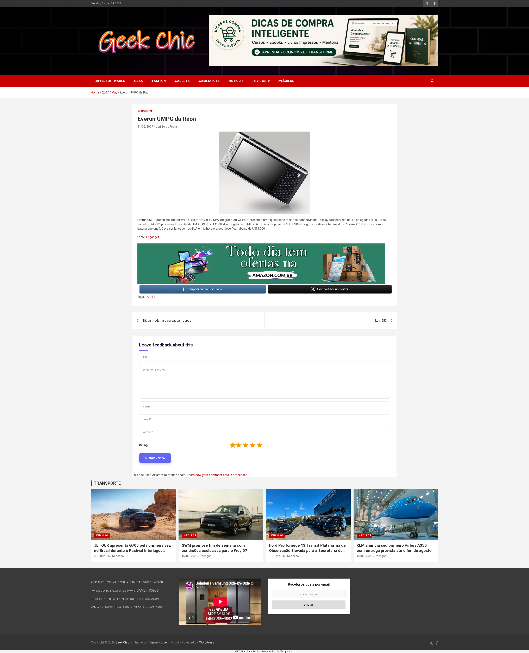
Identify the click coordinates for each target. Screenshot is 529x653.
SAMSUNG (97, 606)
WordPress (206, 642)
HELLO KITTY (98, 599)
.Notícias (236, 81)
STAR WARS (137, 607)
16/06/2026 (364, 556)
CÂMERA (135, 582)
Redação (118, 556)
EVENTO (146, 582)
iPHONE (111, 599)
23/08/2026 (102, 556)
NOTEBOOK (129, 598)
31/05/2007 (145, 126)
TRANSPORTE (107, 483)
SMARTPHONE (113, 606)
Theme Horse (157, 642)
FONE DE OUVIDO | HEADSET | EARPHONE (113, 590)
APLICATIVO (98, 582)
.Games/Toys (209, 81)
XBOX (159, 606)
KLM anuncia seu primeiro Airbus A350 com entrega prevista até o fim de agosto (394, 548)
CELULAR (111, 582)
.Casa (138, 81)
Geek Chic (122, 642)
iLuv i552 (380, 320)
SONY (126, 607)
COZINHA (123, 582)
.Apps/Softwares (110, 81)
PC (139, 598)
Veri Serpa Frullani (167, 126)
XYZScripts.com (285, 651)
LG (118, 599)
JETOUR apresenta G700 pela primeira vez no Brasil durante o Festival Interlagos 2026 (132, 550)
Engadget (152, 237)
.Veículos (286, 81)
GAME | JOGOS (148, 590)
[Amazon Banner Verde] (261, 245)
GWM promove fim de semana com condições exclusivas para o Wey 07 (214, 548)
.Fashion (158, 81)
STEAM (150, 606)
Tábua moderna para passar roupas (167, 320)
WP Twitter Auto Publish (248, 651)
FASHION (158, 582)
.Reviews (259, 81)
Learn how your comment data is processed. (217, 475)
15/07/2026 (189, 556)
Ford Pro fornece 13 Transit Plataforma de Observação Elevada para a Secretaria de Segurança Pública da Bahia (307, 550)
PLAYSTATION (150, 598)
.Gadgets (182, 81)
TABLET (150, 296)
